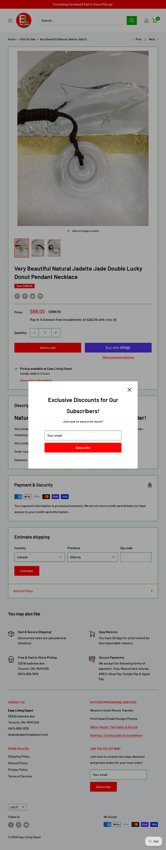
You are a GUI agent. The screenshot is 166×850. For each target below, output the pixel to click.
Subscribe (83, 447)
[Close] (130, 389)
